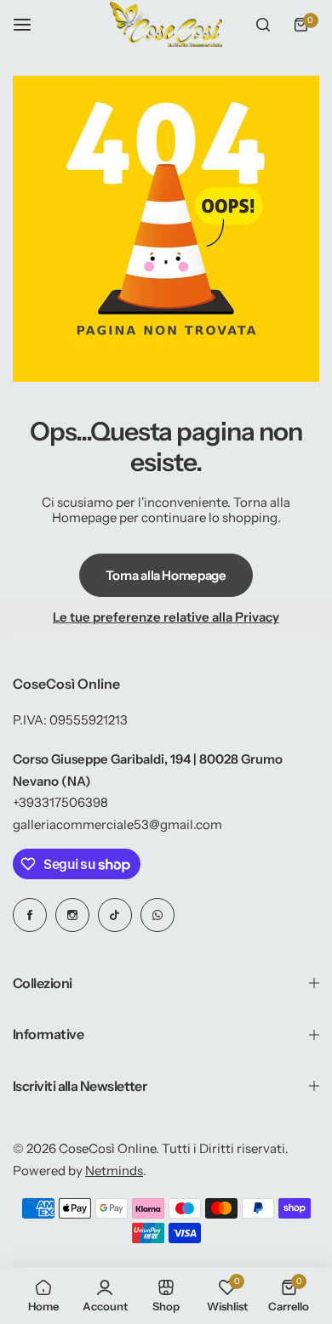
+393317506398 (60, 802)
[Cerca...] (263, 24)
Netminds (114, 1170)
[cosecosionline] (166, 24)
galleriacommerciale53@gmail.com (117, 824)
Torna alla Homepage (166, 575)
